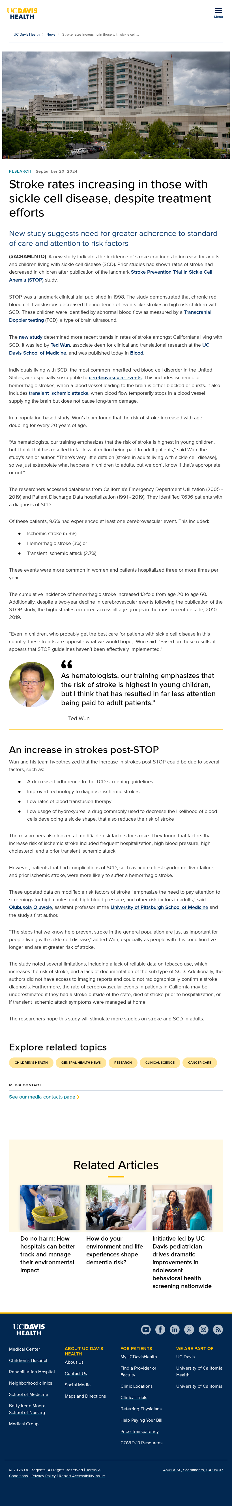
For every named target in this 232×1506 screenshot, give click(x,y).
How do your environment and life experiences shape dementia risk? (114, 1250)
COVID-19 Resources (141, 1443)
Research (20, 171)
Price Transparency (140, 1431)
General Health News (81, 1062)
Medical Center (24, 1349)
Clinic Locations (137, 1386)
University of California (199, 1386)
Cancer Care (199, 1062)
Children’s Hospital (28, 1360)
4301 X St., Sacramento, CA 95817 (193, 1470)
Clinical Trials (134, 1397)
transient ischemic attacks (58, 393)
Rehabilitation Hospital (32, 1371)
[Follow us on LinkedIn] (172, 1330)
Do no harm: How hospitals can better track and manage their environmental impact (47, 1254)
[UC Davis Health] (24, 14)
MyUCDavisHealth (139, 1356)
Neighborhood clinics (30, 1383)
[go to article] (50, 1207)
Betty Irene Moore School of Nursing (27, 1409)
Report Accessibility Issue (82, 1476)
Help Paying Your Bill (141, 1420)
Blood (136, 353)
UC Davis (185, 1356)
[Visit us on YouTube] (146, 1330)
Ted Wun (60, 345)
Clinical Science (160, 1062)
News (50, 34)
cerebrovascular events (115, 377)
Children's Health (31, 1062)
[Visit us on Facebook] (158, 1330)
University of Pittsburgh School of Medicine (159, 907)
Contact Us (76, 1373)
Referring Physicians (141, 1409)
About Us (74, 1362)
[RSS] (216, 1330)
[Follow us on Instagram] (201, 1330)
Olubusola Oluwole (30, 907)
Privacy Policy (43, 1476)
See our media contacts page (42, 1096)
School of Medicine (28, 1394)
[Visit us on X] (187, 1330)
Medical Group (23, 1424)
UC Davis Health (27, 34)
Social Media (78, 1384)
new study (30, 337)
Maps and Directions (85, 1396)
